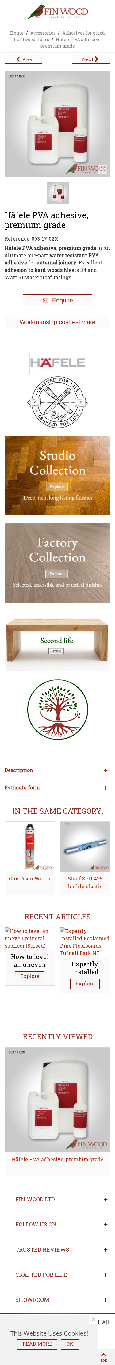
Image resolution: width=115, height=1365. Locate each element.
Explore (29, 976)
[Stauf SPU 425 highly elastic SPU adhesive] (85, 847)
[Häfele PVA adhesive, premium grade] (57, 1099)
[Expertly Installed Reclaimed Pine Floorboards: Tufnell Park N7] (85, 941)
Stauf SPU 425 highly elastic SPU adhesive (85, 886)
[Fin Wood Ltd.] (57, 12)
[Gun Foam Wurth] (30, 847)
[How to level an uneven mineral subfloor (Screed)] (30, 937)
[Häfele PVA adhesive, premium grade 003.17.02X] (102, 169)
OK (70, 1343)
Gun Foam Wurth (30, 878)
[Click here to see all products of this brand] (57, 363)
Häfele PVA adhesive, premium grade (57, 1159)
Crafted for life (41, 1274)
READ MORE (37, 1343)
